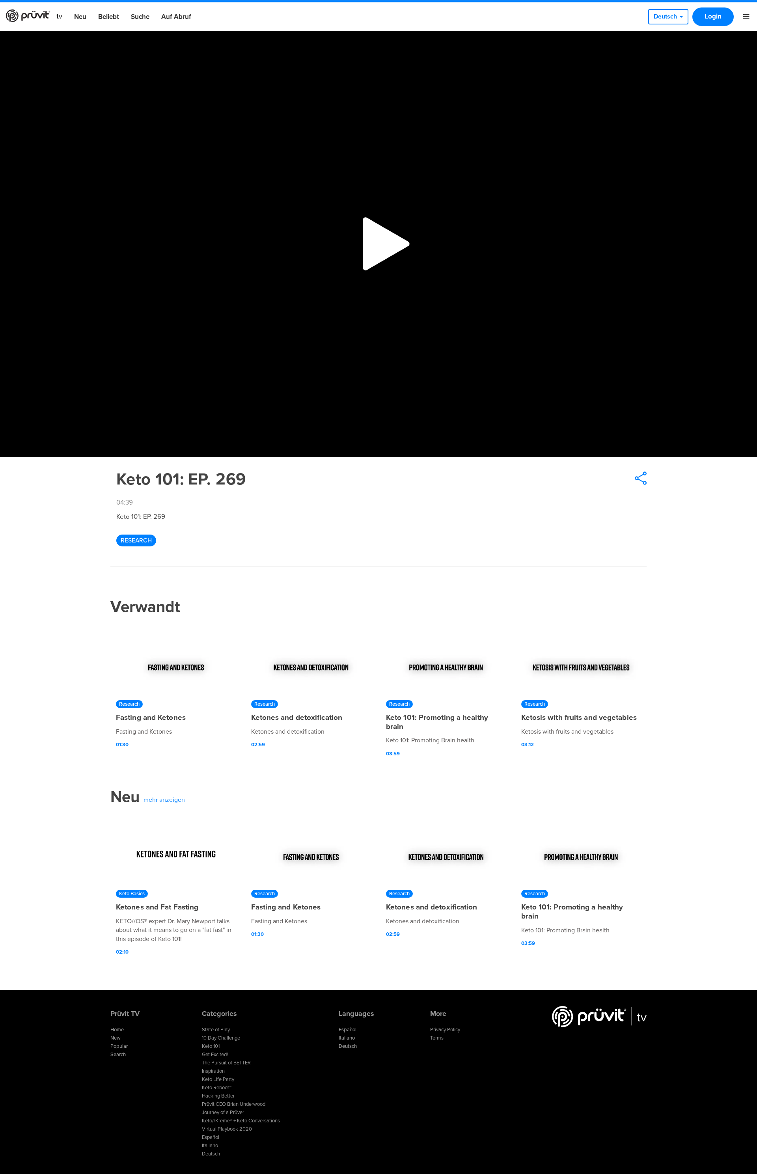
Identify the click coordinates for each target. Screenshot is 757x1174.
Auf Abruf (176, 17)
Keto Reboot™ (216, 1088)
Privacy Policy (445, 1030)
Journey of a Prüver (223, 1112)
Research (136, 540)
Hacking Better (218, 1096)
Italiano (210, 1145)
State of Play (216, 1030)
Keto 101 (211, 1046)
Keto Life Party (218, 1079)
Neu (80, 17)
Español (210, 1137)
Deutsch (211, 1154)
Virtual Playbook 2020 (227, 1129)
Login (713, 16)
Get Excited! (215, 1054)
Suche (140, 17)
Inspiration (213, 1071)
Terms (437, 1038)
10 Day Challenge (221, 1038)
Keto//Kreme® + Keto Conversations (241, 1121)
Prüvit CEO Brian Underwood (233, 1104)
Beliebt (108, 17)
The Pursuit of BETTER (226, 1063)
